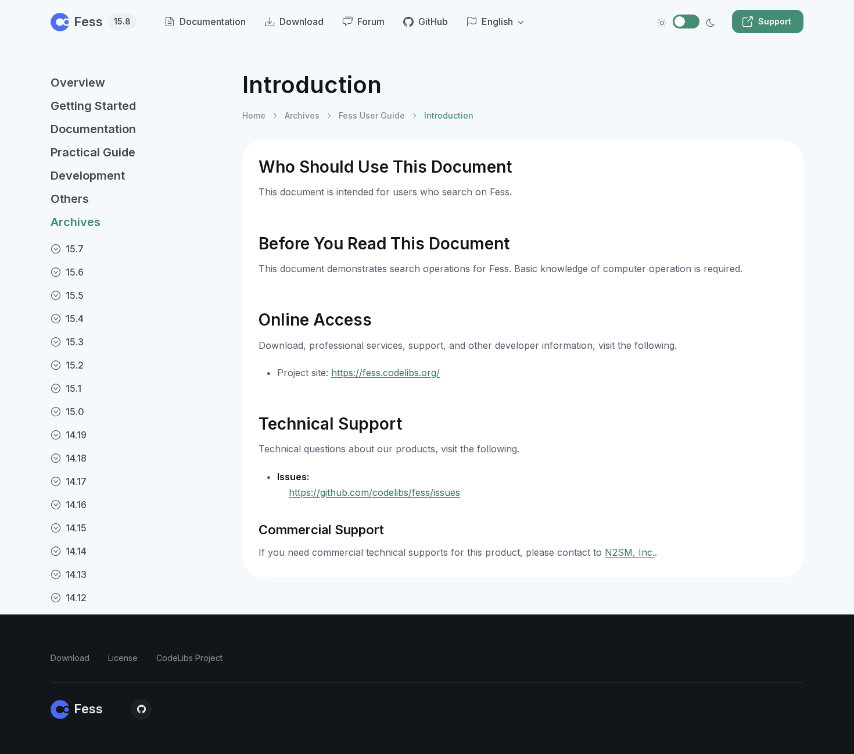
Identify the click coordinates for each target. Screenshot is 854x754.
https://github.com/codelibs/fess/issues (374, 492)
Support (774, 21)
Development (88, 176)
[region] (139, 402)
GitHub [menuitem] (433, 21)
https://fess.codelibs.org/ (385, 372)
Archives (76, 222)
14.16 (76, 504)
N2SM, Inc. (630, 552)
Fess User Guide (372, 115)
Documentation (93, 129)
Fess (102, 21)
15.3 (75, 342)
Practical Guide (93, 152)
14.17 (76, 481)
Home (253, 115)
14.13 (76, 574)
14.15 (76, 528)
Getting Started (93, 106)
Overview (78, 83)
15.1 (73, 388)
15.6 (75, 272)
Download (70, 658)
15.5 (75, 295)
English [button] (497, 21)
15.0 (75, 411)
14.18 (76, 458)
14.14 (76, 551)
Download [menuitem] (301, 21)
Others (70, 199)
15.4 (75, 318)
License (123, 658)
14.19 (76, 435)
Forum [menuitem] (371, 21)
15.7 (75, 249)
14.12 (76, 597)
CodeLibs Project (189, 658)
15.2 (75, 365)
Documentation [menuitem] (213, 21)
